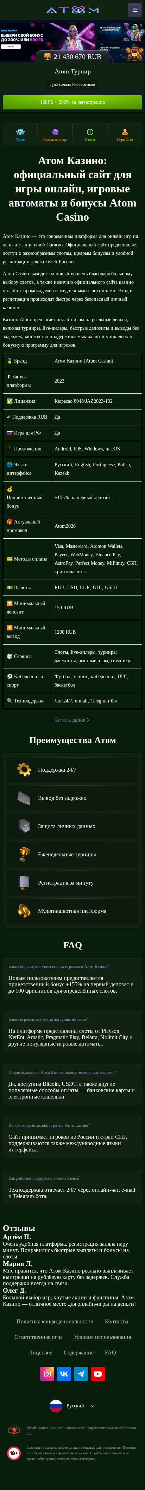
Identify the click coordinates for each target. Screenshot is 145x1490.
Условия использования (102, 1337)
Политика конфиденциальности (55, 1321)
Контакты (116, 1321)
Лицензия (40, 1353)
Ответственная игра (38, 1337)
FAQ (110, 1353)
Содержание (79, 1353)
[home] (72, 10)
